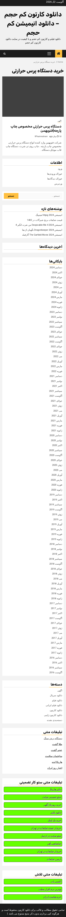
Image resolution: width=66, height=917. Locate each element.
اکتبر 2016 (57, 662)
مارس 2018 (56, 588)
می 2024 (57, 287)
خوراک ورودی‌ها (54, 173)
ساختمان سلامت (53, 756)
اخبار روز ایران (54, 768)
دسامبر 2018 (56, 544)
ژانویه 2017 (56, 652)
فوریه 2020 (56, 484)
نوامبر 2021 (56, 381)
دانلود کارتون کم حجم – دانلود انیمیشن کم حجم (33, 23)
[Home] (58, 54)
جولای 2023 (56, 331)
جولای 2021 (56, 401)
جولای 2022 (56, 346)
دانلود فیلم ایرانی (54, 705)
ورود (60, 168)
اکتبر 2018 (57, 554)
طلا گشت (57, 744)
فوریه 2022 (56, 371)
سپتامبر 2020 (55, 450)
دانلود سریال (56, 695)
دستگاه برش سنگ (53, 738)
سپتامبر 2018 (55, 559)
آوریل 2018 (57, 583)
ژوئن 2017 (57, 628)
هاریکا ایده (57, 762)
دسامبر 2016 (56, 657)
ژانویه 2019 (56, 539)
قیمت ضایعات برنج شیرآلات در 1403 (44, 220)
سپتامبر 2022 (55, 336)
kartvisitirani (42, 136)
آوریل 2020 (57, 475)
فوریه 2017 (56, 647)
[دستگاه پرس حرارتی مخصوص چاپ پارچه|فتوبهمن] (33, 96)
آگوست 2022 (55, 341)
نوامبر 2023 (56, 316)
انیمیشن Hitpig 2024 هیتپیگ (49, 215)
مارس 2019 (56, 529)
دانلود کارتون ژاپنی (53, 715)
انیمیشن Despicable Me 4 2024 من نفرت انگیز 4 (39, 225)
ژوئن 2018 (57, 573)
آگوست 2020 (55, 455)
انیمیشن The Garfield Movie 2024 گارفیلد (42, 234)
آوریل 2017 (57, 638)
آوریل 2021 (57, 415)
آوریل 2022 (57, 361)
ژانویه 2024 (56, 307)
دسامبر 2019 (56, 494)
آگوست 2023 (55, 326)
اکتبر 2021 (57, 386)
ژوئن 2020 (57, 465)
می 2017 (57, 633)
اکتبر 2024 (57, 272)
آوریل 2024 (57, 292)
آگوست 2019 (55, 509)
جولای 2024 (56, 277)
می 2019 (57, 519)
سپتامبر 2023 (55, 322)
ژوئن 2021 (57, 405)
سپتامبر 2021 (55, 391)
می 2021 (57, 410)
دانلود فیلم (57, 700)
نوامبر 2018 (56, 549)
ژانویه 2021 (56, 430)
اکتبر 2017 (57, 613)
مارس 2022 (56, 366)
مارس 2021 (56, 420)
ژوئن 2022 (57, 351)
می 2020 (57, 470)
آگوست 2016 (55, 672)
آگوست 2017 (55, 618)
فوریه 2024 (56, 302)
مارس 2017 (56, 642)
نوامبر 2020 (56, 440)
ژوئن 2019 (57, 514)
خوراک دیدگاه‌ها (54, 178)
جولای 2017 (56, 623)
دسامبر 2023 (56, 312)
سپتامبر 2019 (55, 504)
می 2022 (57, 356)
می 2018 (57, 578)
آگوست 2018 (55, 563)
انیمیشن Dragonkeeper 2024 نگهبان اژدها (42, 230)
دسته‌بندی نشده (54, 720)
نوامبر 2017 (56, 608)
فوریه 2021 (56, 425)
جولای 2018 (56, 568)
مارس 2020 (56, 480)
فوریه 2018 (56, 593)
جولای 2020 (56, 460)
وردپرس (58, 183)
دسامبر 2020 (56, 435)
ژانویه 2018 (56, 598)
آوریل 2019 (57, 524)
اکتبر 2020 (57, 445)
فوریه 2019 (56, 534)
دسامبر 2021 (56, 376)
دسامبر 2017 (56, 603)
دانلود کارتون (56, 710)
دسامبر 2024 (56, 267)
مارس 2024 (56, 297)
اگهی (59, 121)
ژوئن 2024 (57, 282)
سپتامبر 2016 (55, 667)
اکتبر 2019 (57, 499)
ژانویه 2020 (56, 489)
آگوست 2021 (55, 396)
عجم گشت (56, 750)
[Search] (4, 54)
